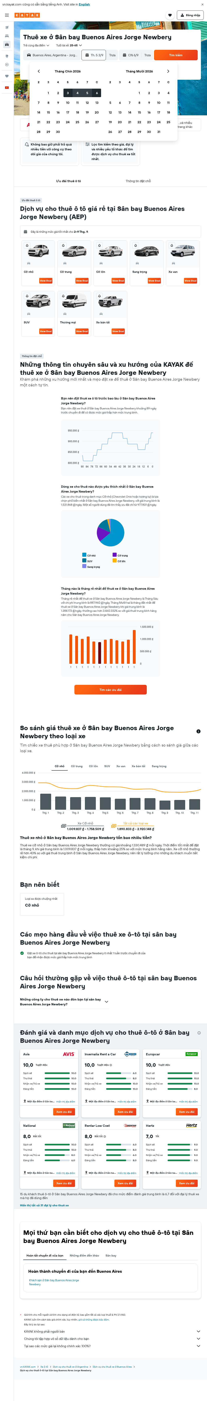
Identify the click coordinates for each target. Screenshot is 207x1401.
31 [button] (158, 132)
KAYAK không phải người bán (44, 1331)
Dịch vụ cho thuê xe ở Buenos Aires (112, 1366)
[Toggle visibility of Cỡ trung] (120, 555)
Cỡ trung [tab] (76, 766)
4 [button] (77, 93)
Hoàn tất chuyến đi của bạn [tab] (44, 1255)
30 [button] (58, 132)
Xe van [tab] (120, 766)
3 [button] (68, 93)
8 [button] (48, 103)
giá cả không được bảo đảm (93, 1319)
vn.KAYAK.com (28, 1366)
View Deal (46, 280)
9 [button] (58, 103)
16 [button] (58, 112)
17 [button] (67, 112)
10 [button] (68, 103)
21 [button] (38, 122)
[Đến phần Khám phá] (7, 56)
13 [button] (96, 103)
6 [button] (97, 93)
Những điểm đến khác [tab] (84, 1255)
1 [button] (48, 93)
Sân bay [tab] (111, 1255)
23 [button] (58, 122)
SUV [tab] (107, 766)
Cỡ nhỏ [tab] (59, 766)
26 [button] (87, 122)
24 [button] (68, 122)
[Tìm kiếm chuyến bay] (7, 27)
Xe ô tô (44, 1366)
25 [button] (77, 122)
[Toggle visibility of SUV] (87, 560)
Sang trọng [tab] (159, 766)
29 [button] (48, 132)
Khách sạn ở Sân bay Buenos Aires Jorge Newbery (54, 1282)
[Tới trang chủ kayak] (27, 15)
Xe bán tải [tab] (138, 766)
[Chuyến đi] (7, 76)
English (84, 4)
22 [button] (48, 122)
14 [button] (38, 112)
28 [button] (38, 132)
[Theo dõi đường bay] (7, 65)
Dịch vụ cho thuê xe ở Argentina (70, 1366)
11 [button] (77, 103)
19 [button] (87, 112)
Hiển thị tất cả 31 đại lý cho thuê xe (44, 1205)
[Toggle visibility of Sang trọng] (91, 566)
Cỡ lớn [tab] (93, 766)
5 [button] (87, 93)
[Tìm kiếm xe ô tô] (7, 44)
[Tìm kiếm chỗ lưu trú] (7, 36)
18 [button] (77, 112)
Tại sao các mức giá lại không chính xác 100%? (57, 1346)
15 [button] (48, 112)
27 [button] (97, 122)
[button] (202, 4)
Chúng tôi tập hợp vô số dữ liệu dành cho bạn (56, 1339)
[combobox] (36, 45)
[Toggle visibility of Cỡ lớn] (119, 560)
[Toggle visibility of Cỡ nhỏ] (89, 555)
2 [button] (58, 93)
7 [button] (38, 103)
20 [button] (97, 112)
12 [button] (87, 103)
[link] (110, 690)
